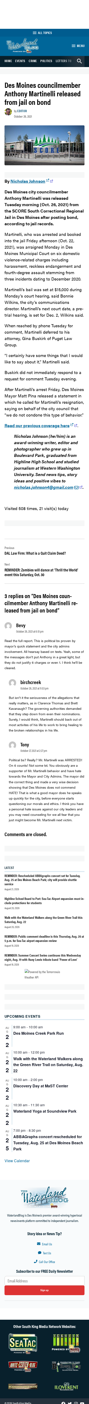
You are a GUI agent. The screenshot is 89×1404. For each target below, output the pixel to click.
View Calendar (17, 1160)
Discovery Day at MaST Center (40, 1086)
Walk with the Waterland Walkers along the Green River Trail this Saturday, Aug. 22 (44, 919)
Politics (46, 60)
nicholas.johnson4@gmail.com (43, 487)
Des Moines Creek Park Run (38, 1033)
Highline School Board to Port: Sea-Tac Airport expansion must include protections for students (44, 900)
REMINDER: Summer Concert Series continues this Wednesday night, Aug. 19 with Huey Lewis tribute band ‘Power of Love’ (43, 957)
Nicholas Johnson (27, 181)
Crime (33, 60)
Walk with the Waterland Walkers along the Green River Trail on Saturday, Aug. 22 (48, 1065)
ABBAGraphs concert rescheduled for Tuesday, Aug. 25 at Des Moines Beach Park (48, 1143)
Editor (22, 110)
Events (20, 60)
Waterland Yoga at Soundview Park (44, 1111)
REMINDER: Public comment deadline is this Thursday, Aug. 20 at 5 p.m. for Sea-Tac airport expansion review (44, 938)
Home (8, 60)
